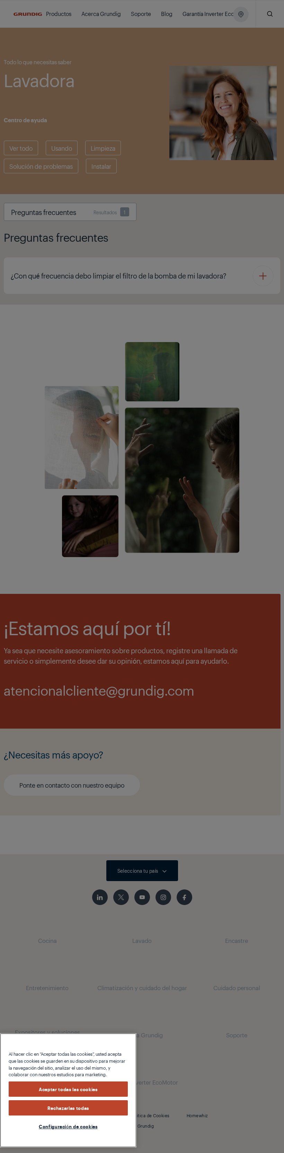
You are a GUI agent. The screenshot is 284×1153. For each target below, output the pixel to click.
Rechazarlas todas (68, 1108)
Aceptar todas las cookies (68, 1089)
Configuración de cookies (68, 1126)
